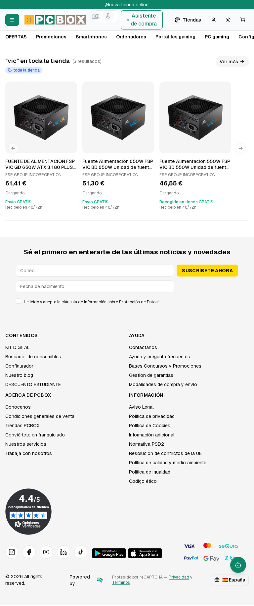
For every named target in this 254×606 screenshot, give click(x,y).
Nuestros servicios (25, 444)
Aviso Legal (141, 407)
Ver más (229, 62)
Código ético (143, 481)
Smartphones (91, 37)
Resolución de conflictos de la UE (165, 453)
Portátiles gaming (175, 37)
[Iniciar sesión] (214, 20)
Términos (121, 582)
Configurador (19, 366)
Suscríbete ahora (207, 271)
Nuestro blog (19, 375)
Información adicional (151, 435)
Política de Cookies (149, 426)
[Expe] (100, 580)
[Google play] (109, 553)
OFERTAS (16, 37)
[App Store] (145, 553)
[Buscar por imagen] (95, 16)
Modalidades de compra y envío (163, 384)
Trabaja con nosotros (28, 453)
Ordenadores (131, 37)
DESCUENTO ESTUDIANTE (33, 384)
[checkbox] (18, 301)
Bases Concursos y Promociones (165, 366)
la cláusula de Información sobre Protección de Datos (107, 302)
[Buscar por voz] (108, 16)
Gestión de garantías (151, 375)
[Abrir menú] (12, 20)
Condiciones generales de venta (39, 416)
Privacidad (179, 577)
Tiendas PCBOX (22, 426)
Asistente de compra (144, 19)
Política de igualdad (149, 472)
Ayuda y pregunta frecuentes (159, 357)
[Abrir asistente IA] (238, 565)
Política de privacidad (152, 416)
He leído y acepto (92, 302)
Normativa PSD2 (146, 444)
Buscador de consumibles (33, 357)
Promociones (51, 37)
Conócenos (18, 407)
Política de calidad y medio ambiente (167, 463)
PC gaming (217, 37)
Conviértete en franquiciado (35, 435)
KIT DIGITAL (17, 347)
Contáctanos (143, 347)
